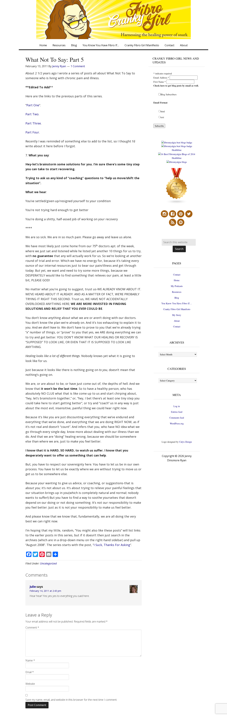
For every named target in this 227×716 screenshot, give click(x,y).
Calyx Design (185, 441)
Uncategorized (48, 563)
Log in (176, 406)
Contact (176, 274)
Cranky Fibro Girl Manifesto (176, 309)
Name (30, 660)
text (162, 117)
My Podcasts (177, 286)
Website (30, 684)
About (177, 320)
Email (29, 672)
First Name (159, 81)
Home (176, 280)
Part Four (32, 132)
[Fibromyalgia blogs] (177, 203)
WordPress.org (177, 423)
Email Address (161, 77)
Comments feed (176, 417)
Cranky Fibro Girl (113, 19)
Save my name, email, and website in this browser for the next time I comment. (71, 700)
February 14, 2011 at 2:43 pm (45, 590)
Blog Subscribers (168, 94)
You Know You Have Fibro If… (176, 303)
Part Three (33, 123)
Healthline (176, 150)
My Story (176, 315)
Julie (33, 587)
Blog (176, 297)
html (163, 111)
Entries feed (176, 411)
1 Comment (78, 66)
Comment (32, 627)
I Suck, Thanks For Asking (112, 545)
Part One (32, 105)
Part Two (32, 114)
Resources (176, 291)
